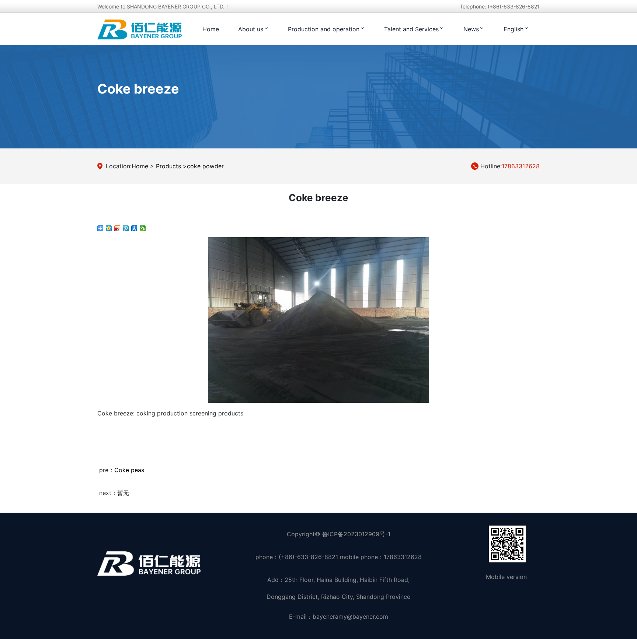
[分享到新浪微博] (117, 228)
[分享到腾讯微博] (126, 228)
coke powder (205, 166)
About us (250, 29)
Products (168, 166)
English (513, 29)
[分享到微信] (143, 228)
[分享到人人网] (134, 228)
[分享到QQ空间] (109, 228)
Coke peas (129, 470)
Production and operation (323, 29)
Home (210, 29)
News (471, 29)
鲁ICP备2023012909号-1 (356, 534)
